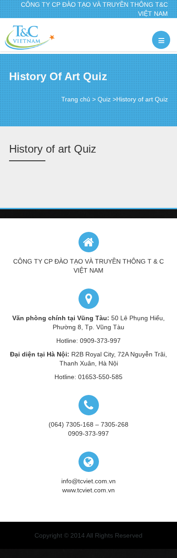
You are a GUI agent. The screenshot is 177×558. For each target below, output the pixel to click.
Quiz (104, 99)
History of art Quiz (52, 149)
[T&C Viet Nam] (29, 37)
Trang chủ (75, 99)
